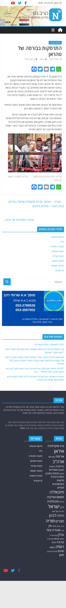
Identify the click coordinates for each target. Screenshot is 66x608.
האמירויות (53, 469)
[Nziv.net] (60, 30)
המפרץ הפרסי (57, 476)
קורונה (60, 542)
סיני (62, 530)
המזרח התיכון (52, 473)
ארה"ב (58, 461)
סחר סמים (60, 526)
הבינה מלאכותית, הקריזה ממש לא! (49, 344)
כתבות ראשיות (58, 260)
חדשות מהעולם (57, 236)
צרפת (56, 538)
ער (54, 176)
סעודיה (56, 530)
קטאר (53, 542)
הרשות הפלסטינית (58, 482)
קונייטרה (50, 539)
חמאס (60, 497)
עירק (61, 534)
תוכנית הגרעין (52, 551)
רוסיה (60, 546)
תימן (61, 555)
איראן (33, 59)
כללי (62, 241)
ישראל (54, 506)
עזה (48, 530)
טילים (62, 501)
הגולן (62, 473)
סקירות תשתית (57, 265)
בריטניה (60, 466)
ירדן (62, 507)
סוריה (50, 521)
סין (50, 526)
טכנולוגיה (53, 501)
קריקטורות (59, 270)
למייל (22, 428)
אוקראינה (53, 446)
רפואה (52, 547)
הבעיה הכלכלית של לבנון (18, 220)
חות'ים (60, 487)
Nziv (42, 59)
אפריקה (51, 456)
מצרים (59, 521)
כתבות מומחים (58, 251)
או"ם (62, 446)
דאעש (61, 469)
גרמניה (52, 466)
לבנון (52, 515)
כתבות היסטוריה (57, 246)
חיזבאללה (57, 492)
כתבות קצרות (55, 42)
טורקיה (51, 497)
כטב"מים (55, 511)
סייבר (54, 526)
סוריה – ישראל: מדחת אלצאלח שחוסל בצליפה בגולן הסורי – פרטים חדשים (36, 204)
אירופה (59, 456)
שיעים (61, 551)
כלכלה (26, 59)
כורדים (61, 511)
